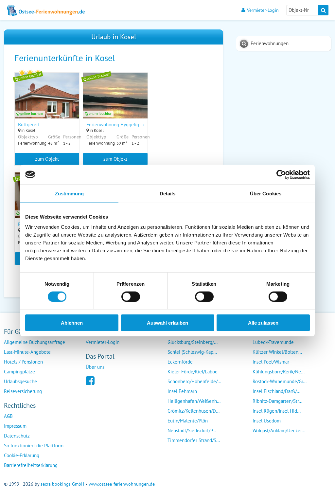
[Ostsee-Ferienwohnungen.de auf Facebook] (90, 380)
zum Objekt (47, 159)
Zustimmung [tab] (69, 193)
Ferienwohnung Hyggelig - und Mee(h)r (127, 124)
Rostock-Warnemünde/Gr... (280, 381)
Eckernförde (180, 362)
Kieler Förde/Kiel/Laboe (193, 371)
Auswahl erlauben (167, 323)
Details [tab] (168, 193)
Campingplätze (19, 371)
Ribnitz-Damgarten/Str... (277, 401)
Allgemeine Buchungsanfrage (34, 342)
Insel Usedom (267, 421)
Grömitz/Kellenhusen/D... (194, 411)
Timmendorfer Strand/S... (194, 440)
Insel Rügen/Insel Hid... (277, 411)
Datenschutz (17, 436)
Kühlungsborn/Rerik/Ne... (279, 371)
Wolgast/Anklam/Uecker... (279, 430)
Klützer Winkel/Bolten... (277, 352)
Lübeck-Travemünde (273, 342)
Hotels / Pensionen (23, 362)
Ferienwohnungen (270, 43)
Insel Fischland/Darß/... (276, 391)
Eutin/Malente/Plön (188, 421)
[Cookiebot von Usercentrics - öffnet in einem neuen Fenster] (281, 174)
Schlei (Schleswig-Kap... (192, 352)
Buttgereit (28, 124)
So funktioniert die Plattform (33, 445)
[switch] (130, 296)
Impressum (15, 426)
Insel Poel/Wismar (271, 362)
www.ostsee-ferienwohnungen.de (122, 484)
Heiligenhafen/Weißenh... (194, 401)
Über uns (95, 367)
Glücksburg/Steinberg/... (193, 342)
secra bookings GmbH (62, 484)
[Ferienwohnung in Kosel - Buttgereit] (47, 104)
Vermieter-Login (263, 10)
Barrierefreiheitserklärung (31, 465)
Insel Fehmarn (182, 391)
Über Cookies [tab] (265, 193)
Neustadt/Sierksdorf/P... (192, 430)
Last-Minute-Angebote (27, 352)
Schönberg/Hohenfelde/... (194, 381)
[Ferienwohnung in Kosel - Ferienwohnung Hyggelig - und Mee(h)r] (115, 104)
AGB (8, 416)
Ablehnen (72, 323)
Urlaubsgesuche (20, 381)
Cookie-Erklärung (21, 455)
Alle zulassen (263, 323)
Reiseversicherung (23, 391)
